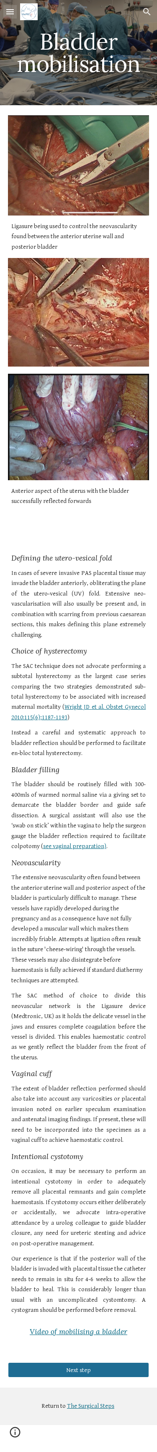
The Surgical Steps (90, 1405)
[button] (10, 11)
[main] (78, 53)
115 (28, 717)
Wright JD (77, 706)
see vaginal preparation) (74, 846)
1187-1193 (54, 717)
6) (37, 717)
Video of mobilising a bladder (78, 1331)
